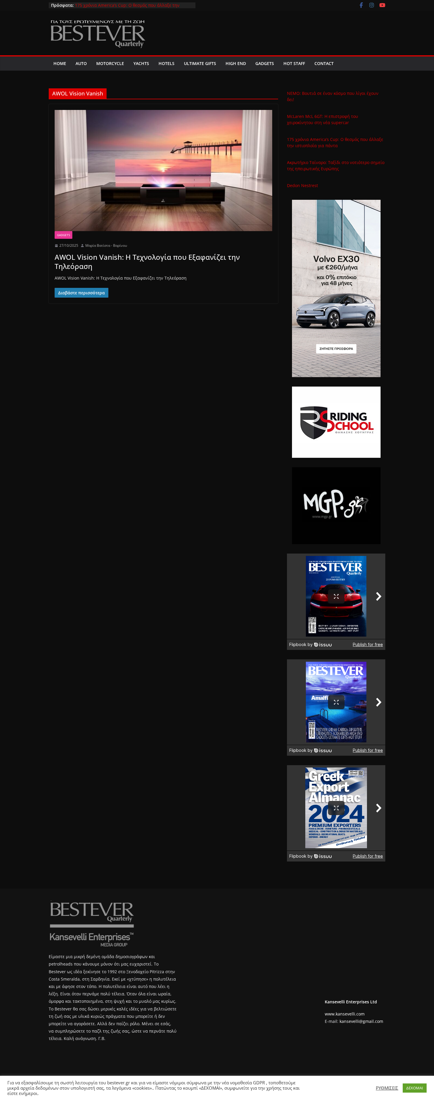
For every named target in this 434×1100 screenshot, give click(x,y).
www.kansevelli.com (345, 1014)
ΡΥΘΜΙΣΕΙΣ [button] (387, 1088)
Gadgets (264, 63)
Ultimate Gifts (200, 63)
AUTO (81, 63)
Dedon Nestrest (302, 185)
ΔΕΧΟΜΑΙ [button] (414, 1088)
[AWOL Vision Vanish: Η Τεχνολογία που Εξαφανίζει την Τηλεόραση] (163, 170)
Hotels (166, 63)
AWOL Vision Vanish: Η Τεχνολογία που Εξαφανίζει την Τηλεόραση (147, 261)
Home (59, 63)
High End (236, 63)
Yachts (141, 63)
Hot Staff (294, 63)
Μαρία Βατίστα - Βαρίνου (106, 245)
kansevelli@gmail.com (361, 1021)
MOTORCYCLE (110, 63)
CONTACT (324, 63)
